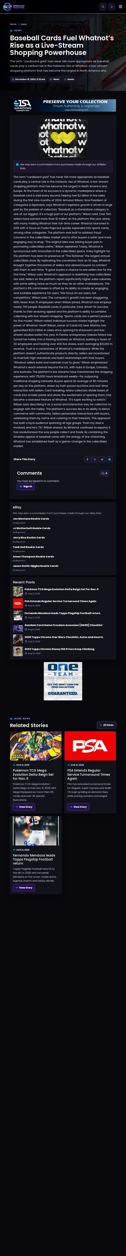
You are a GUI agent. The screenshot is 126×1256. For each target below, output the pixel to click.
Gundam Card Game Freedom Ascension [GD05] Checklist (63, 625)
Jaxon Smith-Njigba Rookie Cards (35, 566)
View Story (25, 807)
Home (13, 24)
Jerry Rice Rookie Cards (29, 537)
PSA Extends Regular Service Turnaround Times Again (60, 601)
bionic (70, 79)
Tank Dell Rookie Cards (28, 547)
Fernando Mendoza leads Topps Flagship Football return (62, 613)
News (24, 24)
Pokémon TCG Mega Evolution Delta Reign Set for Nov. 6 (61, 589)
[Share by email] (109, 459)
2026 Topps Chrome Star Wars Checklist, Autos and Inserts (64, 637)
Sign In (27, 486)
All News (108, 725)
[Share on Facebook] (87, 459)
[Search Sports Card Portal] (103, 7)
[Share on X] (95, 459)
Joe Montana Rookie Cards (31, 518)
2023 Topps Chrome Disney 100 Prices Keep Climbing (59, 649)
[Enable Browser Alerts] (111, 7)
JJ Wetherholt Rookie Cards (31, 528)
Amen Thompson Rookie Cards (33, 556)
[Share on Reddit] (102, 459)
